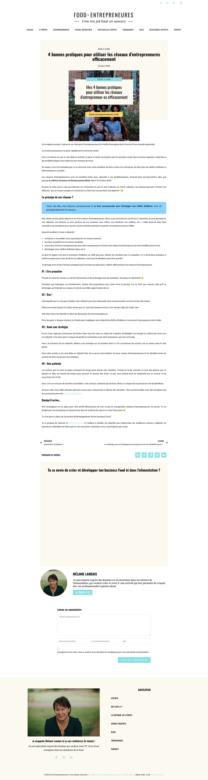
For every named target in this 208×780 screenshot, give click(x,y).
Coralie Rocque (157, 774)
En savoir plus (82, 592)
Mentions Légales (101, 774)
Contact (177, 29)
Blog (141, 29)
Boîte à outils (104, 48)
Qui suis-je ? (117, 706)
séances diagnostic (72, 393)
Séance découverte (83, 29)
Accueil (30, 29)
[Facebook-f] (161, 3)
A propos (43, 29)
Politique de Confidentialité (122, 774)
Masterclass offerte (107, 29)
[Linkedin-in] (174, 3)
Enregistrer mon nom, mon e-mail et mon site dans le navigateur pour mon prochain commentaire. (103, 652)
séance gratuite (75, 423)
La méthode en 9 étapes (121, 715)
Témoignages (128, 29)
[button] (180, 3)
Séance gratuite (118, 723)
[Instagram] (167, 3)
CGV (90, 774)
